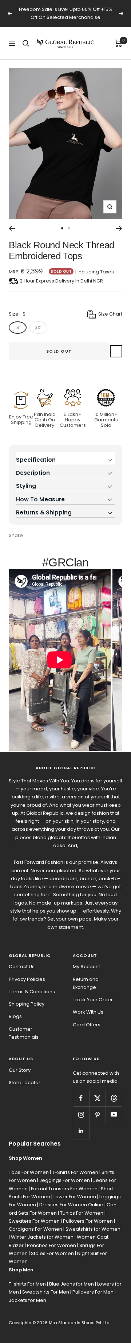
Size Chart (110, 313)
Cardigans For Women (35, 1229)
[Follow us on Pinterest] (97, 1114)
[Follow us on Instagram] (81, 1114)
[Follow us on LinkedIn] (81, 1131)
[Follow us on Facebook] (81, 1098)
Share (16, 535)
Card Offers (86, 1024)
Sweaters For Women (34, 1221)
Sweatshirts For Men (45, 1291)
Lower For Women (74, 1196)
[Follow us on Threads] (114, 1098)
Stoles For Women (52, 1253)
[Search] (26, 43)
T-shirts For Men (27, 1283)
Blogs (15, 1016)
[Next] (119, 228)
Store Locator (24, 1082)
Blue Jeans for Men (71, 1283)
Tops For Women (29, 1172)
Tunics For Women (81, 1213)
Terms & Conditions (32, 991)
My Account (86, 966)
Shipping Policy (26, 1004)
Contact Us (22, 966)
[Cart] (118, 43)
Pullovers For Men (93, 1291)
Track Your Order (93, 999)
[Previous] (12, 228)
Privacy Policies (27, 979)
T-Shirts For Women (75, 1172)
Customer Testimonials (24, 1033)
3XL (38, 327)
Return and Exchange (86, 983)
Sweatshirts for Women (93, 1229)
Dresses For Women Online (71, 1204)
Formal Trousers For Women (64, 1188)
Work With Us (88, 1012)
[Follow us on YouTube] (114, 1114)
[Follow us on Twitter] (97, 1098)
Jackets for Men (27, 1300)
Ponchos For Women (51, 1245)
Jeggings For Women (64, 1180)
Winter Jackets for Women (42, 1237)
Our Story (20, 1070)
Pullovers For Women (88, 1221)
